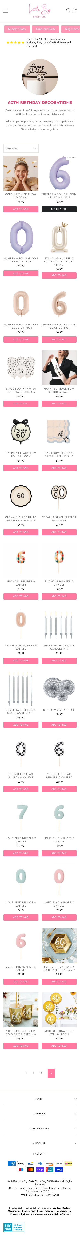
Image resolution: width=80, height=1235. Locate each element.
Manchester (14, 1211)
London (57, 1207)
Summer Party (17, 29)
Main (39, 1098)
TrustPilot (32, 46)
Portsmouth (16, 1214)
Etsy (39, 42)
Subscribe (39, 1143)
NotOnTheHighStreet (54, 42)
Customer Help (39, 1128)
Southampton (64, 1211)
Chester (65, 1214)
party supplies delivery (29, 1207)
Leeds (40, 1211)
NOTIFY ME (59, 209)
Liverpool (29, 1214)
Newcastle (41, 1214)
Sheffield (54, 1214)
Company (39, 1113)
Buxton (66, 1207)
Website (31, 42)
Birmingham (28, 1211)
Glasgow (50, 1211)
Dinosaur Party (45, 29)
